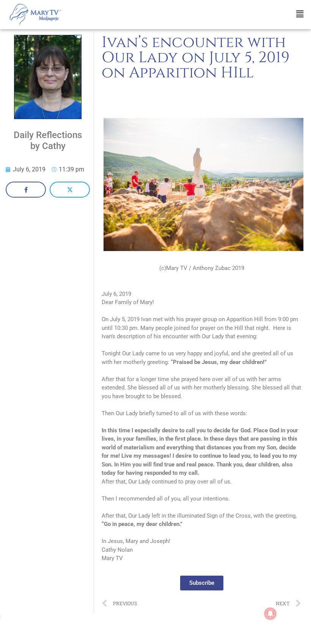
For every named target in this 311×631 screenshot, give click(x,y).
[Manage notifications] (270, 613)
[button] (188, 14)
